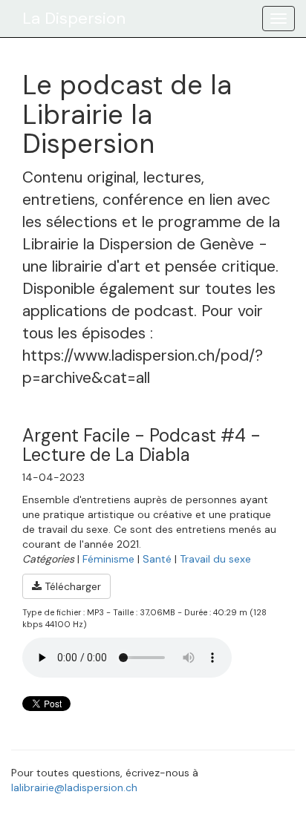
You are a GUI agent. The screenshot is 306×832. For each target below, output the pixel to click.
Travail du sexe (215, 559)
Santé (157, 559)
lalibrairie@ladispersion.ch (74, 787)
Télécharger (71, 586)
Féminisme (108, 559)
